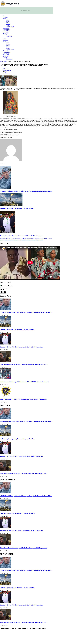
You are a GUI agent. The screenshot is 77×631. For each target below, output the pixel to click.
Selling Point (6, 33)
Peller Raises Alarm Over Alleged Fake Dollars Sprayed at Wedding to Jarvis (23, 364)
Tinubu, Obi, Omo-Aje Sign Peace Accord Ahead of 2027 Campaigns (21, 236)
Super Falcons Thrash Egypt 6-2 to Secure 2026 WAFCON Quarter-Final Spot (24, 382)
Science (8, 21)
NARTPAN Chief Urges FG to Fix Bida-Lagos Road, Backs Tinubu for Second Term (26, 191)
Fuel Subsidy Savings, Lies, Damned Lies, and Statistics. (17, 208)
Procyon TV (6, 28)
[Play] (1, 292)
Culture (8, 25)
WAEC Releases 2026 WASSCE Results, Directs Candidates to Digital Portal (23, 399)
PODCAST (6, 32)
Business (8, 24)
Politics (7, 22)
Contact (5, 34)
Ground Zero (6, 30)
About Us (5, 17)
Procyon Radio (6, 29)
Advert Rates (9, 36)
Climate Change (10, 26)
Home (4, 16)
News (4, 18)
